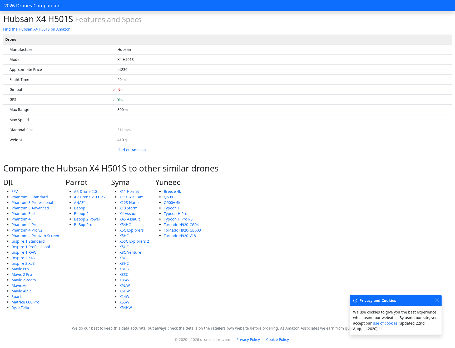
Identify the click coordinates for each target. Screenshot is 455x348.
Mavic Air (20, 285)
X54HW (126, 307)
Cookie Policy (277, 339)
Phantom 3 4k (24, 213)
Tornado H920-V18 (180, 235)
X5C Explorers (132, 230)
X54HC (125, 224)
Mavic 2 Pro (22, 274)
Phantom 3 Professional (32, 202)
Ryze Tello (20, 307)
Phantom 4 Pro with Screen (35, 235)
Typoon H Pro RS (178, 219)
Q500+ (169, 196)
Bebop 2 (81, 213)
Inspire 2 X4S (23, 257)
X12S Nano (129, 202)
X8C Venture (130, 252)
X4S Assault (130, 219)
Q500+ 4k (172, 202)
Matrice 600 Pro (25, 302)
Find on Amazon (131, 149)
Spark (17, 296)
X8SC (124, 274)
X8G (123, 257)
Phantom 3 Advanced (30, 207)
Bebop (79, 207)
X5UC (124, 246)
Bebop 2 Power (87, 219)
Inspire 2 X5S (23, 263)
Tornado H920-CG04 (181, 224)
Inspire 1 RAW (24, 252)
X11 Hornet (129, 191)
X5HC (124, 235)
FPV (15, 191)
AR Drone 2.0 (85, 191)
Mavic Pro (20, 268)
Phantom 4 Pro (24, 224)
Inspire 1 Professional (31, 246)
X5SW (124, 302)
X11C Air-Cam (132, 196)
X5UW (125, 285)
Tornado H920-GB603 (182, 230)
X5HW (125, 290)
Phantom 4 (21, 219)
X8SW (124, 279)
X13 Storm (128, 207)
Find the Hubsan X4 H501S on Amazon (37, 29)
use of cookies (385, 323)
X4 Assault (129, 213)
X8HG (124, 268)
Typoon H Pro (175, 213)
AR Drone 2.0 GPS (89, 196)
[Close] (437, 300)
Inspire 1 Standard (28, 241)
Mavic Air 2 (21, 290)
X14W (124, 296)
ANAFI (79, 202)
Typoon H (172, 207)
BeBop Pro (83, 224)
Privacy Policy (248, 339)
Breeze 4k (172, 191)
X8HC (124, 263)
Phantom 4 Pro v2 (27, 230)
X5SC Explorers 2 (134, 241)
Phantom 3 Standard (30, 196)
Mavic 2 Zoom (24, 279)
